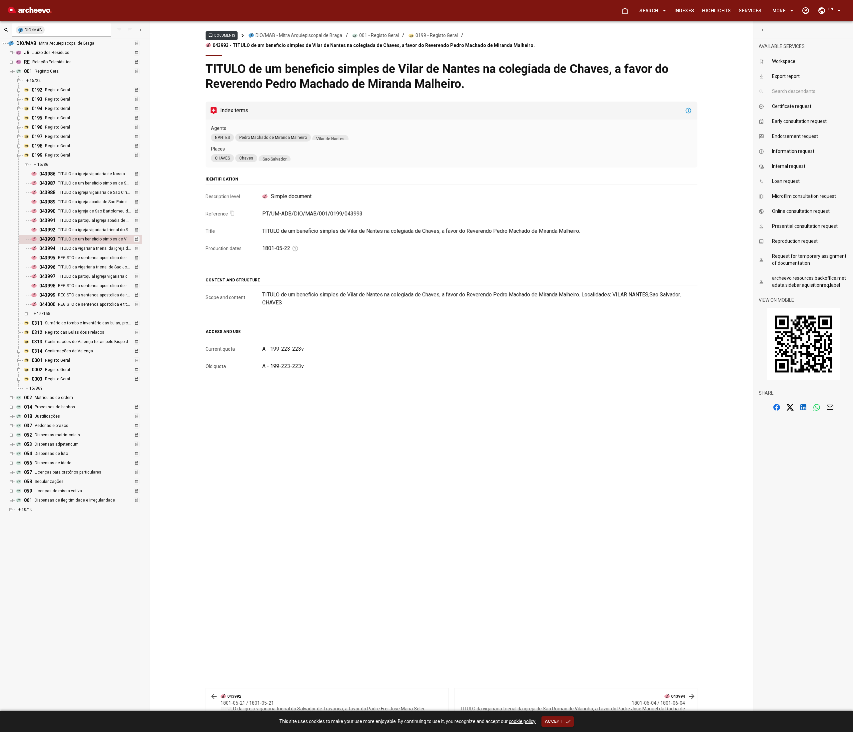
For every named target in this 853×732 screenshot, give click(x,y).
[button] (651, 11)
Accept (553, 721)
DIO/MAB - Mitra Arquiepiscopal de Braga (299, 35)
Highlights (716, 10)
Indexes (684, 10)
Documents (221, 35)
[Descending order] (130, 30)
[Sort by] (119, 30)
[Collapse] (140, 30)
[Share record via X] (790, 407)
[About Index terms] (688, 111)
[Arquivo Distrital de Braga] (30, 11)
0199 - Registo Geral (437, 35)
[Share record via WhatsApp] (816, 407)
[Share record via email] (830, 407)
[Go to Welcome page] (624, 10)
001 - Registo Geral (379, 35)
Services (750, 10)
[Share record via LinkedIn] (803, 407)
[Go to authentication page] (805, 10)
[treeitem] (88, 239)
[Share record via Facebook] (776, 407)
